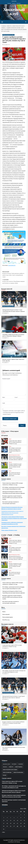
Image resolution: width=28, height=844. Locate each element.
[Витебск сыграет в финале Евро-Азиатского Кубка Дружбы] (14, 349)
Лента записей (5, 614)
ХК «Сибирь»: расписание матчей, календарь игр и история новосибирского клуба (15, 450)
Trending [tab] (17, 535)
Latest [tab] (4, 535)
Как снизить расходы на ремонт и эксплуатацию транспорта (14, 474)
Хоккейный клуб (14, 11)
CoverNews (10, 841)
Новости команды (7, 772)
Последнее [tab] (5, 431)
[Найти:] (10, 425)
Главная (9, 3)
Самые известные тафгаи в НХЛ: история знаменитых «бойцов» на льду (15, 442)
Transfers (20, 764)
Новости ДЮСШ (18, 766)
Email (16, 397)
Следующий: (13, 281)
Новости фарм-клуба (18, 772)
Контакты (19, 3)
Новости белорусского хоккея (8, 34)
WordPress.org (5, 619)
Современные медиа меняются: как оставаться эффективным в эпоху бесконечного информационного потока (12, 513)
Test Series (14, 764)
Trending (5, 766)
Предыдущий (13, 274)
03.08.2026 (5, 673)
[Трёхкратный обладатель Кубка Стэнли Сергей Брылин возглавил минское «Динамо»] (14, 299)
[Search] (26, 22)
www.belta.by (11, 265)
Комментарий (6, 378)
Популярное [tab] (15, 431)
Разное (10, 439)
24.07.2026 (5, 313)
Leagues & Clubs (6, 764)
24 (3, 826)
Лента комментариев (7, 617)
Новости (14, 3)
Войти (3, 611)
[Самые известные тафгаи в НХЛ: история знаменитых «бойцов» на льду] (4, 441)
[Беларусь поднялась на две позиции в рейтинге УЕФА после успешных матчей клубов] (4, 465)
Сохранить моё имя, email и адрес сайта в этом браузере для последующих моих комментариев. (14, 412)
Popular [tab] (10, 535)
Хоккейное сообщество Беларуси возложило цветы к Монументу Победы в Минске (13, 335)
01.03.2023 (6, 44)
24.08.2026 (5, 648)
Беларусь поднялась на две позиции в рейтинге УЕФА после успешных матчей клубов (15, 466)
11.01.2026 (5, 362)
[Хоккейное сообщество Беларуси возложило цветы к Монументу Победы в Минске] (14, 324)
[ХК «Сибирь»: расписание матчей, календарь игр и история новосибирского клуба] (4, 449)
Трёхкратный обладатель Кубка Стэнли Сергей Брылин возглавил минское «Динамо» (13, 310)
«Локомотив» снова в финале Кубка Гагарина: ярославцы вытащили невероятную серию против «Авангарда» (14, 518)
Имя (3, 397)
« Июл (3, 832)
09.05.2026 (5, 337)
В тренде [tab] (5, 435)
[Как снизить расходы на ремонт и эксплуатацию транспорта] (4, 473)
